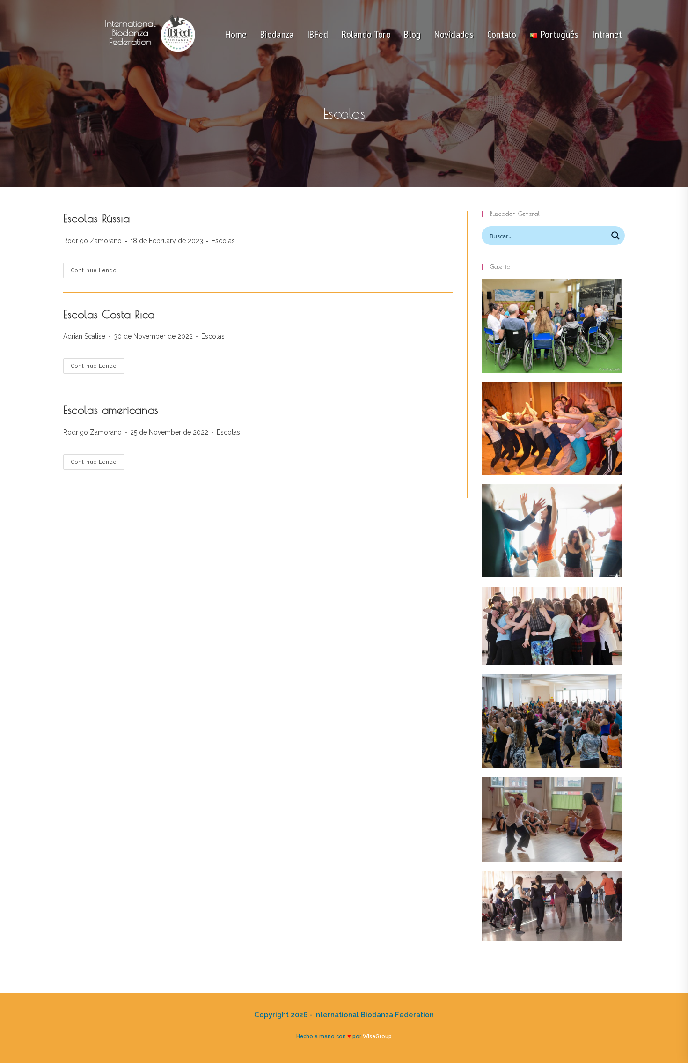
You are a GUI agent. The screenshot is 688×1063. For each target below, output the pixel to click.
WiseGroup (377, 1036)
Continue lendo (97, 272)
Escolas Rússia (96, 218)
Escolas (223, 240)
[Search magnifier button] (615, 235)
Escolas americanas (111, 409)
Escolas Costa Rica (109, 314)
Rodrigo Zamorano (92, 240)
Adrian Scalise (84, 336)
